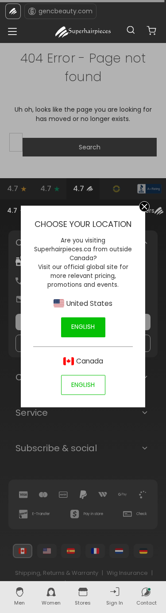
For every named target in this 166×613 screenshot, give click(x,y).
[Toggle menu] (10, 29)
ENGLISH (83, 326)
